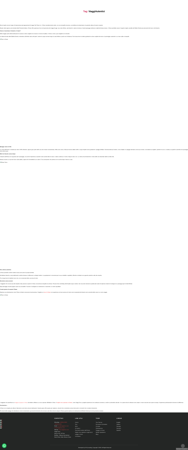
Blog (97, 434)
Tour (76, 424)
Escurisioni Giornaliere (101, 424)
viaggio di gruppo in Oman (21, 402)
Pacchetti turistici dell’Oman (82, 430)
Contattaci (78, 436)
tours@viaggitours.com (63, 426)
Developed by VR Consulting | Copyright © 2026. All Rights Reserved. (94, 447)
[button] (4, 446)
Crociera (98, 426)
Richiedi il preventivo (181, 448)
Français (118, 426)
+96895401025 (58, 424)
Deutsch (118, 428)
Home (76, 422)
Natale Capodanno (101, 432)
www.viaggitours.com (64, 429)
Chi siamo (77, 428)
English (118, 422)
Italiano (118, 424)
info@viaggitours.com (59, 427)
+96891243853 (63, 422)
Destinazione (99, 428)
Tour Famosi (99, 422)
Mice (76, 426)
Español (118, 430)
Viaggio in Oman (100, 430)
